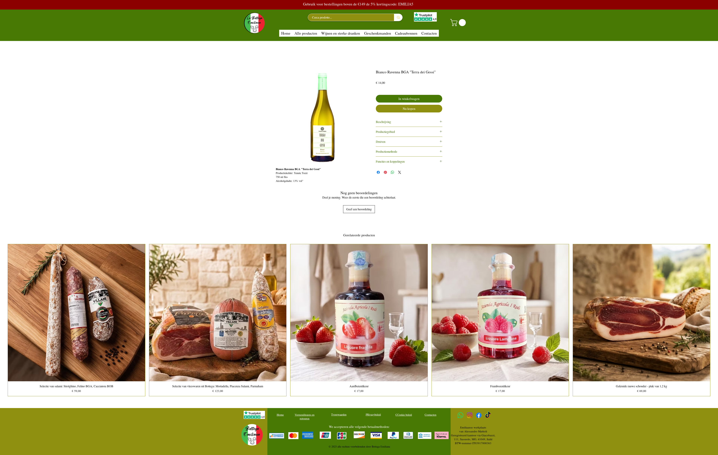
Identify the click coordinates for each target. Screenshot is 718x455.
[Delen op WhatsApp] (392, 172)
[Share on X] (399, 172)
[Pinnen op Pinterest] (385, 172)
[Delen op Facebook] (378, 172)
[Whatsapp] (460, 415)
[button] (458, 22)
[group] (359, 320)
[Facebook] (478, 415)
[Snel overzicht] (76, 312)
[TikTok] (488, 415)
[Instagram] (469, 415)
